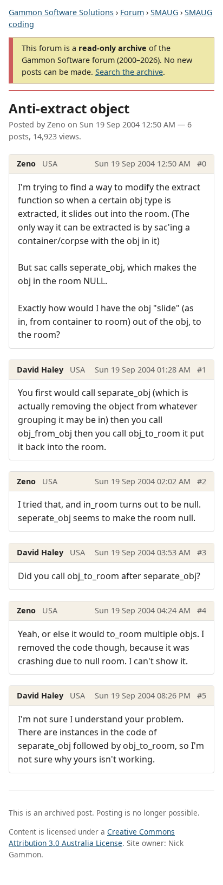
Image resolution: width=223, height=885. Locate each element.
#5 (201, 695)
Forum (132, 12)
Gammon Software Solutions (61, 12)
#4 (201, 610)
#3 (201, 552)
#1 (201, 369)
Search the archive (129, 72)
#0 (201, 163)
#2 (201, 481)
